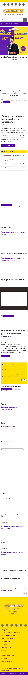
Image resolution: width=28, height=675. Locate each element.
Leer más (18, 376)
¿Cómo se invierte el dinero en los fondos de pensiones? (14, 253)
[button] (14, 156)
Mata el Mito (4, 653)
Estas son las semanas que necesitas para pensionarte (12, 119)
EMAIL (4, 369)
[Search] (25, 20)
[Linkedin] (16, 4)
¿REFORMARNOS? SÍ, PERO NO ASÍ (11, 632)
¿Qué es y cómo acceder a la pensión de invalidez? (13, 168)
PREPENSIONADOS (6, 661)
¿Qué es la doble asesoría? (7, 441)
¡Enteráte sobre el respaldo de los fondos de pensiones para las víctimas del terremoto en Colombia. (14, 93)
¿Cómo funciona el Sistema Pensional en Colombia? (13, 156)
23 (12, 339)
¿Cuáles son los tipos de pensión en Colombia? (13, 160)
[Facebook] (4, 4)
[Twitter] (8, 4)
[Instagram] (20, 4)
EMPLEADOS (6, 102)
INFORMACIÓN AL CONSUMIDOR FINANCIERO (14, 665)
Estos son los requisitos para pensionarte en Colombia (13, 333)
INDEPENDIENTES (4, 258)
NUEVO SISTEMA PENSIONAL (9, 656)
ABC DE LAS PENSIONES (8, 316)
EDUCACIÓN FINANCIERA (6, 205)
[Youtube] (12, 4)
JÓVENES (3, 407)
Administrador (5, 339)
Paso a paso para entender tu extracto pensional (13, 570)
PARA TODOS (4, 426)
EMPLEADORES (5, 641)
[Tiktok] (23, 4)
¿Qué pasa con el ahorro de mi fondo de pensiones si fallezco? (14, 164)
